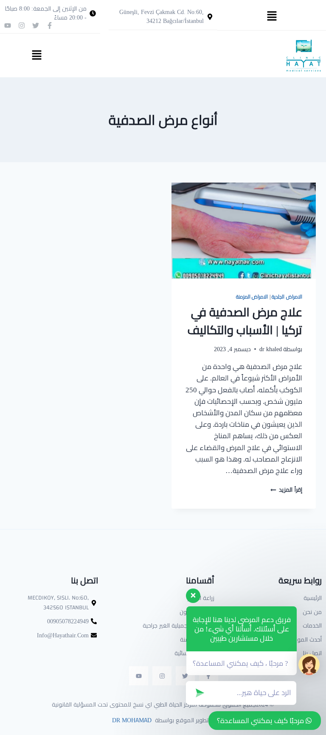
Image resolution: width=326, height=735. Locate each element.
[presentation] (243, 231)
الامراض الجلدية (287, 296)
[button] (271, 16)
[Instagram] (21, 25)
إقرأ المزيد (286, 489)
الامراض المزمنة (252, 296)
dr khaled (270, 349)
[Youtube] (7, 25)
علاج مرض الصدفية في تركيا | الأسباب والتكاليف (244, 321)
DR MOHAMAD (131, 720)
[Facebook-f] (49, 25)
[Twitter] (35, 25)
